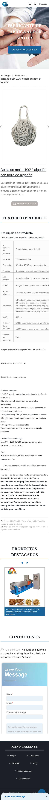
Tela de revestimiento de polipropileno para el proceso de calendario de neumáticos (24, 481)
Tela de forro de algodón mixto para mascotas (22, 475)
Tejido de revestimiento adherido (29, 492)
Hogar (8, 75)
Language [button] (43, 4)
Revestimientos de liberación (24, 506)
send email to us (26, 203)
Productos (20, 75)
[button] (29, 4)
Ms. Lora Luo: (12, 649)
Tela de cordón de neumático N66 (16, 495)
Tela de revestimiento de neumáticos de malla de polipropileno (20, 498)
